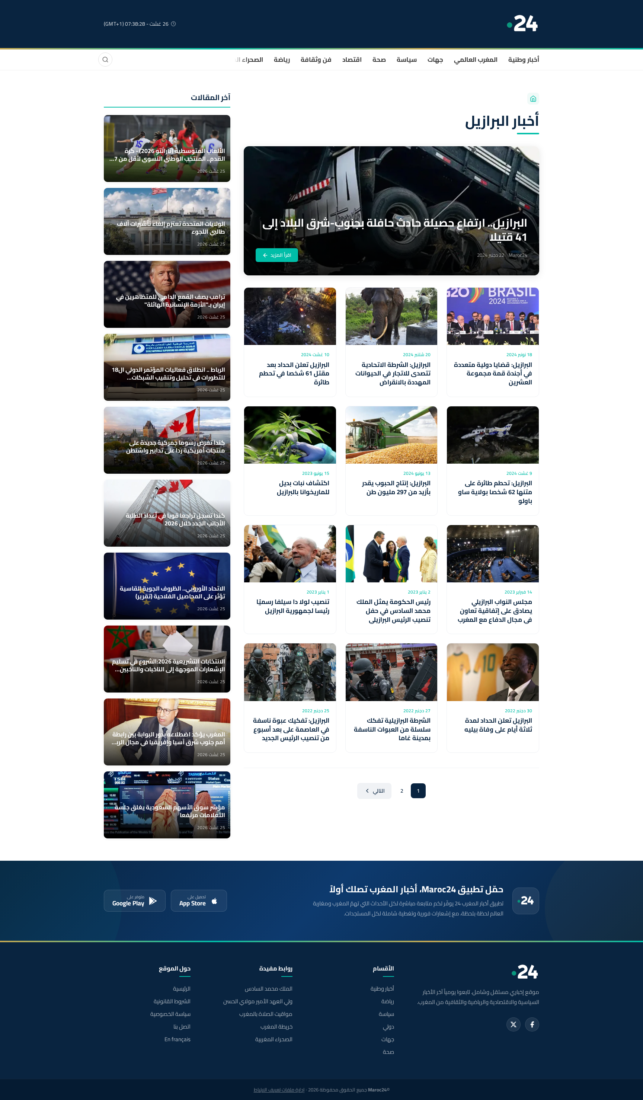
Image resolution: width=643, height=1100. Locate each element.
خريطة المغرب (276, 1026)
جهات (435, 59)
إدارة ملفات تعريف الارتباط (279, 1089)
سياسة (407, 59)
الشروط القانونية (172, 1001)
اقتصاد (352, 59)
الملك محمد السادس (268, 988)
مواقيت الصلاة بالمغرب (265, 1014)
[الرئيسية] (533, 99)
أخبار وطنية (523, 59)
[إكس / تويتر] (513, 1024)
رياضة (282, 59)
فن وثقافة (316, 59)
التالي (379, 791)
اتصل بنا (182, 1026)
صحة (379, 59)
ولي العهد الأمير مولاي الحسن (257, 1001)
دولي (388, 1026)
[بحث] (105, 59)
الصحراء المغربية (240, 59)
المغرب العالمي (476, 59)
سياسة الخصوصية (170, 1014)
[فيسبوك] (532, 1024)
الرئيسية (182, 988)
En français (177, 1039)
